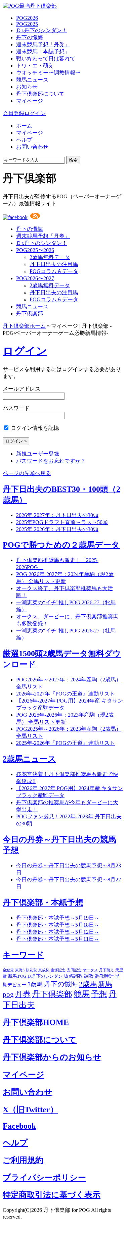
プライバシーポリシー (44, 1177)
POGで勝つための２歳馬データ (61, 545)
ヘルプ (24, 140)
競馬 (82, 994)
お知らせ (27, 87)
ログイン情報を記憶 (34, 428)
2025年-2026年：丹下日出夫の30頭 (57, 529)
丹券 (23, 994)
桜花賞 (31, 970)
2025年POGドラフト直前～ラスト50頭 (62, 522)
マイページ (29, 101)
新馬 (105, 984)
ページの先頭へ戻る (27, 473)
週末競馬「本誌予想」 (43, 51)
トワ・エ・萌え (35, 65)
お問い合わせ (32, 147)
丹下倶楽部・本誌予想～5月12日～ (57, 932)
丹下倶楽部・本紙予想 (43, 902)
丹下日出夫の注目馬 (54, 264)
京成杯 (43, 970)
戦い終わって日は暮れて (45, 58)
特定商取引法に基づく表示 (51, 1194)
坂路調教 (73, 976)
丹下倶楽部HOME (36, 1022)
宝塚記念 (58, 970)
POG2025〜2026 (35, 250)
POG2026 (27, 18)
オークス (90, 970)
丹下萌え (106, 970)
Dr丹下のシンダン (45, 976)
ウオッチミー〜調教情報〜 (48, 72)
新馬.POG (17, 976)
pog (8, 994)
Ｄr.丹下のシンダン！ (41, 30)
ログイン (35, 113)
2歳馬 (88, 984)
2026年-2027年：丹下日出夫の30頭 (57, 515)
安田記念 (74, 970)
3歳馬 (35, 984)
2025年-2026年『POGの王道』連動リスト (65, 743)
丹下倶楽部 (29, 313)
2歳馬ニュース (29, 759)
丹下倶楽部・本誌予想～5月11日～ (57, 939)
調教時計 (104, 976)
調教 (88, 976)
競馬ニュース (32, 80)
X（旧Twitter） (30, 1109)
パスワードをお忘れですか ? (50, 461)
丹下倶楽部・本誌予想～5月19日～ (57, 918)
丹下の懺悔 (29, 37)
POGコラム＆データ (54, 271)
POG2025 (27, 24)
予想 (99, 994)
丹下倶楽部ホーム (24, 326)
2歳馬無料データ (50, 257)
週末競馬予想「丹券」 (43, 44)
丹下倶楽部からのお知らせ (52, 1057)
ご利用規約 (23, 1160)
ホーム (24, 125)
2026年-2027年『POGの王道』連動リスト (65, 694)
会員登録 (13, 113)
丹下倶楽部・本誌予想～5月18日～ (57, 925)
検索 (73, 159)
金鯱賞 (8, 970)
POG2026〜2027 (35, 278)
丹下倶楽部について (40, 94)
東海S (20, 970)
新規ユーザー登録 (37, 454)
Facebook (19, 1126)
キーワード (23, 954)
